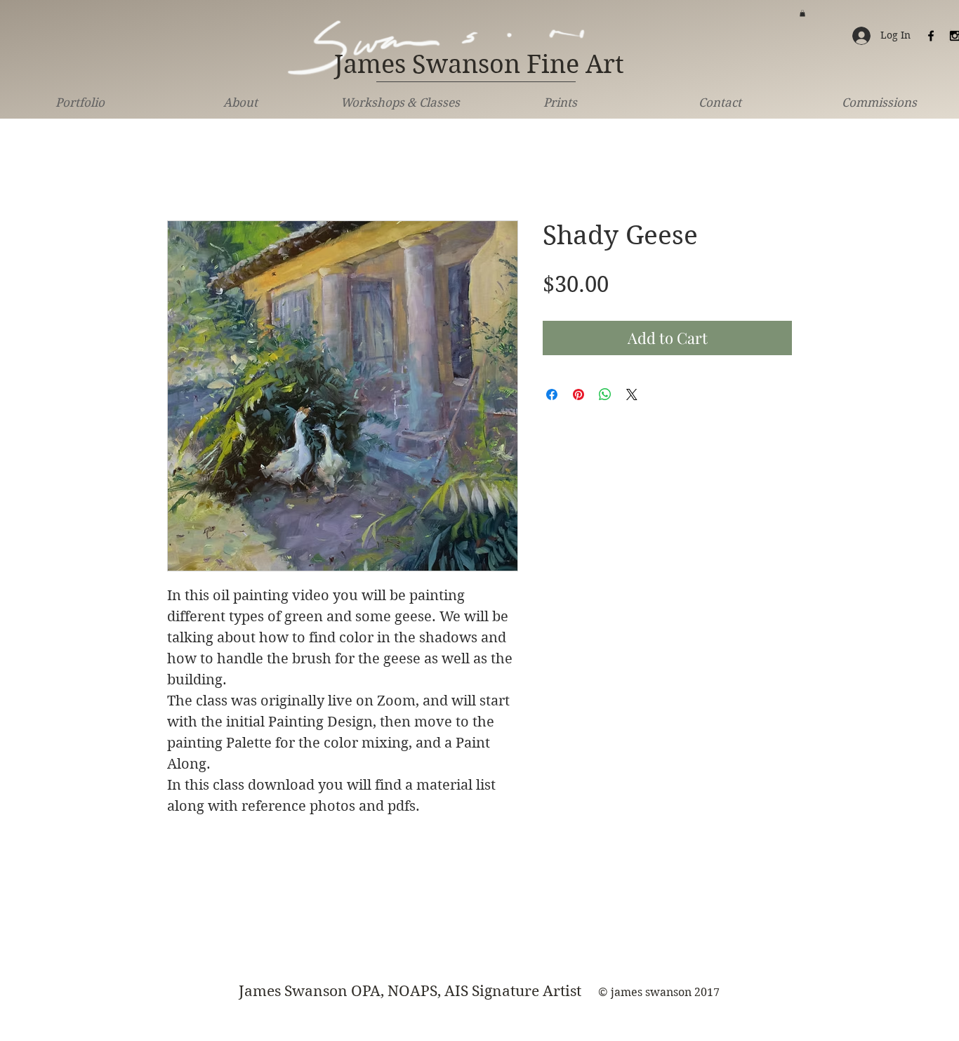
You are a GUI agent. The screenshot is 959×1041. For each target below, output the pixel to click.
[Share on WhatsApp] (605, 394)
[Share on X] (631, 394)
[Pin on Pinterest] (578, 394)
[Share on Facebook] (551, 394)
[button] (802, 13)
